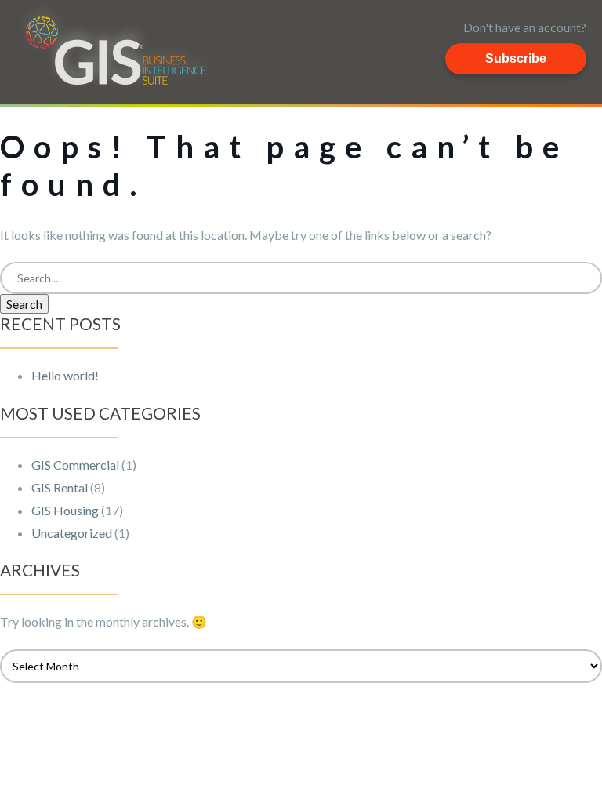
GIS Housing (65, 510)
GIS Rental (59, 487)
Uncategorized (71, 532)
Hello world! (65, 375)
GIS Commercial (75, 464)
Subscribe (515, 58)
